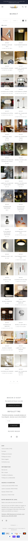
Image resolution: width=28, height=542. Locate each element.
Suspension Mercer (7, 325)
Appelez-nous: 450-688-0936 (9, 515)
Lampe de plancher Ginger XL (21, 69)
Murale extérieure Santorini (21, 184)
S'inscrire (14, 425)
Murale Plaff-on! (7, 256)
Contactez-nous (14, 405)
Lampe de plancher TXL (21, 114)
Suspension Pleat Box (21, 232)
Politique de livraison (7, 454)
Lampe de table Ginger (21, 348)
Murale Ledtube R (21, 324)
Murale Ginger (7, 347)
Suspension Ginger (7, 371)
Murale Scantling (21, 159)
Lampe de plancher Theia (21, 137)
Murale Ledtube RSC (7, 45)
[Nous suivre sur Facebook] (11, 437)
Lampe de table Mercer (21, 302)
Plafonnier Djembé (21, 91)
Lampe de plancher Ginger (21, 372)
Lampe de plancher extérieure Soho (7, 160)
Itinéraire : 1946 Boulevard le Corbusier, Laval (13, 514)
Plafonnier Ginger (7, 68)
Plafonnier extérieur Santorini (7, 233)
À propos (4, 451)
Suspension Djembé (7, 91)
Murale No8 (7, 279)
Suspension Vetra (7, 113)
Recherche (4, 469)
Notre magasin (5, 459)
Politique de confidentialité (8, 477)
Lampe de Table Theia (7, 137)
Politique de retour (6, 456)
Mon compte (5, 472)
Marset (7, 42)
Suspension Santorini (7, 207)
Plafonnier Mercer (21, 44)
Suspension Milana (21, 279)
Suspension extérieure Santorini (21, 208)
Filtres (5, 20)
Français (13, 525)
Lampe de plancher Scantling (7, 184)
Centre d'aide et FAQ (7, 448)
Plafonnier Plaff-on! (21, 257)
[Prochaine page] (17, 381)
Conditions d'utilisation (7, 475)
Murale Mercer (7, 301)
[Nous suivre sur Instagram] (17, 437)
